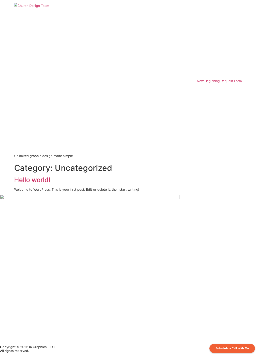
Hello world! (32, 180)
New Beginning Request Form (219, 81)
